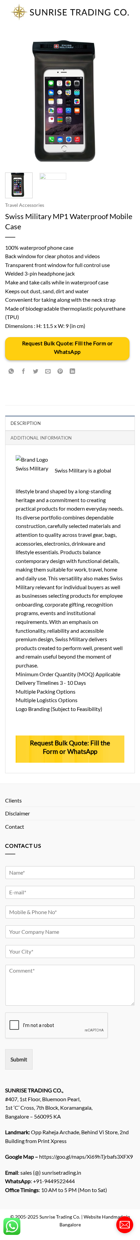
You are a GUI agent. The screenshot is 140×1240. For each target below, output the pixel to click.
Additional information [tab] (41, 438)
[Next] (124, 102)
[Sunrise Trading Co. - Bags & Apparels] (70, 12)
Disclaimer (17, 813)
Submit (19, 1059)
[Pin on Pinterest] (60, 371)
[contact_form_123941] (124, 1224)
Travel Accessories (24, 205)
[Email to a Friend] (48, 371)
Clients (13, 800)
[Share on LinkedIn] (72, 371)
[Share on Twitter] (35, 371)
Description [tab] (26, 423)
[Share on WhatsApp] (11, 371)
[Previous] (16, 102)
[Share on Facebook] (23, 371)
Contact (14, 826)
